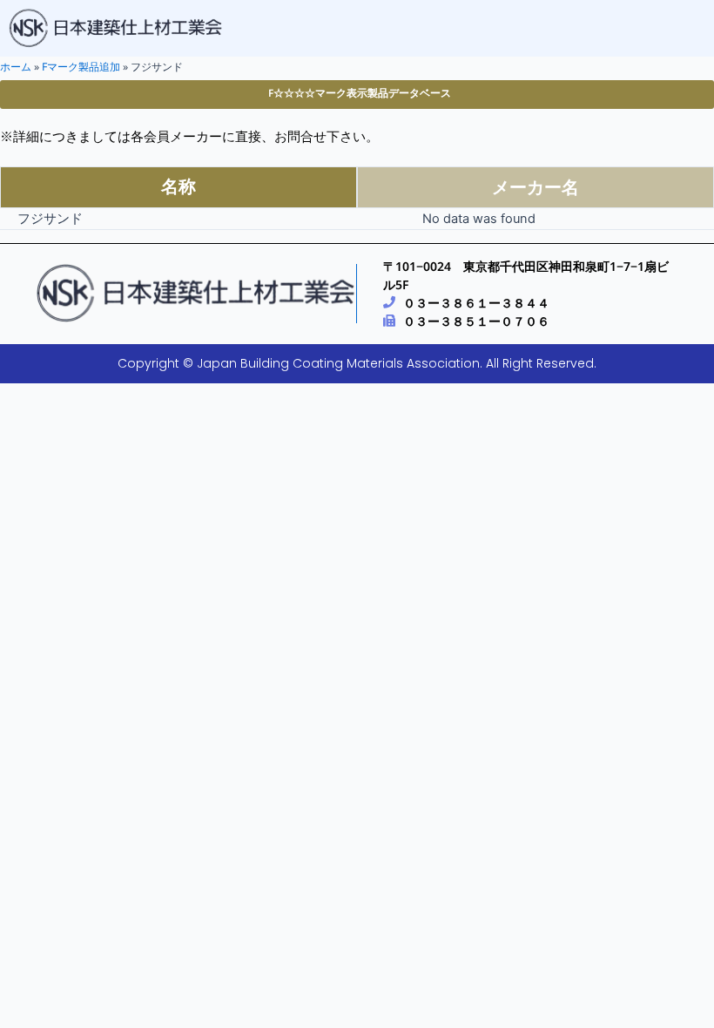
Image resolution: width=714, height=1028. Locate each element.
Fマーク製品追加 (81, 66)
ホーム (15, 66)
